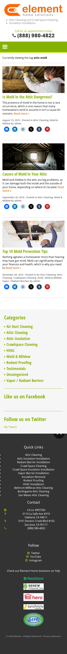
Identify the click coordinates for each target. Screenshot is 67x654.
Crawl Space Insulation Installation (33, 469)
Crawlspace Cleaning (24, 277)
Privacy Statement (52, 636)
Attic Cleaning (41, 120)
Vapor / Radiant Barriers (15, 281)
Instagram (35, 560)
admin (17, 123)
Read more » (21, 113)
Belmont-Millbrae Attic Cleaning (33, 488)
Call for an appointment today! (33, 31)
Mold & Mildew (53, 277)
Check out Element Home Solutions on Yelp (33, 571)
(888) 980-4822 (36, 528)
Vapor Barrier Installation (33, 473)
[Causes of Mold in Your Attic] (33, 156)
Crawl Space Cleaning (33, 466)
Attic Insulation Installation (33, 458)
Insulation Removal (33, 477)
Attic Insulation (18, 338)
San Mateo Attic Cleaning (33, 495)
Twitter (35, 553)
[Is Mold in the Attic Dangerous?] (33, 79)
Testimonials (16, 368)
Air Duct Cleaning (46, 274)
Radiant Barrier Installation (33, 462)
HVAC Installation (33, 484)
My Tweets (10, 427)
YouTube (35, 556)
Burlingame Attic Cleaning (33, 491)
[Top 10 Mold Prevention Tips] (33, 234)
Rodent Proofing (19, 362)
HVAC (40, 277)
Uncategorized (17, 374)
